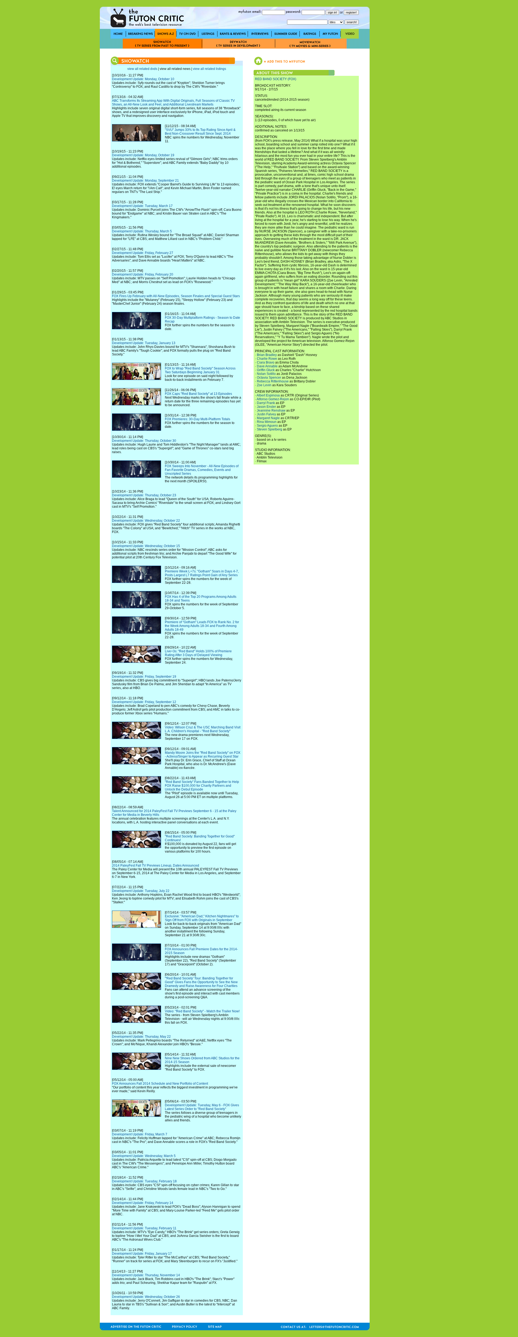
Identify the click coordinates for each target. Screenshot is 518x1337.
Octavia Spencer (269, 377)
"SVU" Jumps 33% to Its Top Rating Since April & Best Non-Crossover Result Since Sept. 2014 (200, 131)
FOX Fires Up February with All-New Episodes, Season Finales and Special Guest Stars (176, 296)
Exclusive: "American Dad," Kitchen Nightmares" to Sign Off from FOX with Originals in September (202, 918)
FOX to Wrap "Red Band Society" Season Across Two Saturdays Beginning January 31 (200, 370)
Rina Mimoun (267, 422)
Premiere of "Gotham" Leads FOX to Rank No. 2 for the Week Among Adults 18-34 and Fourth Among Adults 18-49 (202, 626)
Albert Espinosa (268, 395)
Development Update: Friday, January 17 (142, 1253)
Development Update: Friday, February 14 (142, 1203)
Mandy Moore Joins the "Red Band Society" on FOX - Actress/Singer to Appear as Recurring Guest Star (202, 754)
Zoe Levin (264, 385)
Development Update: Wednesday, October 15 (146, 546)
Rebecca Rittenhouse (273, 381)
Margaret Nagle (268, 418)
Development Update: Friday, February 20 (142, 274)
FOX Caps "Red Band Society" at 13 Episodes (198, 394)
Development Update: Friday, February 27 (142, 253)
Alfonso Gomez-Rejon (273, 399)
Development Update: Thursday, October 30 (144, 441)
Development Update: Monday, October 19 (143, 155)
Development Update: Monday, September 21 (145, 180)
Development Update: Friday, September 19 (144, 676)
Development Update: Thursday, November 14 (146, 1275)
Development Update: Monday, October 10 (143, 79)
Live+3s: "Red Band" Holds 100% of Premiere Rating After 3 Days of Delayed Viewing (198, 653)
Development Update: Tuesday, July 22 (140, 891)
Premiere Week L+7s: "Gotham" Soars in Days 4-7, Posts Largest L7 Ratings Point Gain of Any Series (202, 573)
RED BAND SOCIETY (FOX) (275, 79)
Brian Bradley (267, 355)
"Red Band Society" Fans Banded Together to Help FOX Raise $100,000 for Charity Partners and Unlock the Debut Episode (202, 785)
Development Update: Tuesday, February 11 (144, 1228)
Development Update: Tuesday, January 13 (143, 343)
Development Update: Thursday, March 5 (142, 231)
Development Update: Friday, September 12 (144, 702)
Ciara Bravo (265, 362)
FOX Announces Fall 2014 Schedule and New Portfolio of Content (160, 1083)
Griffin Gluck (266, 370)
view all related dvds (142, 69)
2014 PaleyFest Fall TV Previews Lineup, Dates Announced (155, 865)
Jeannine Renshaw (271, 410)
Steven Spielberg (269, 429)
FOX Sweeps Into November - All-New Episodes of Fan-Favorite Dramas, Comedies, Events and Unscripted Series (201, 470)
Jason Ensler (266, 407)
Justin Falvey (266, 414)
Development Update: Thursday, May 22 (141, 1037)
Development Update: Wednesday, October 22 (146, 520)
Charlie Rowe (267, 359)
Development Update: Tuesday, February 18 (144, 1181)
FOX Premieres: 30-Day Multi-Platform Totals (197, 419)
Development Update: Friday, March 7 (139, 1134)
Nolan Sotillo (266, 374)
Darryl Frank (266, 403)
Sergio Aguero (267, 425)
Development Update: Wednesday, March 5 (144, 1156)
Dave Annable (267, 366)
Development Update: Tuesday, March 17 (142, 206)
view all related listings (209, 69)
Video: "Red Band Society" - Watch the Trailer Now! (202, 1011)
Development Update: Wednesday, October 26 (146, 1297)
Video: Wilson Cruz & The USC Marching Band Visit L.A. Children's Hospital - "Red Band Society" (202, 729)
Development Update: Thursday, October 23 (144, 495)
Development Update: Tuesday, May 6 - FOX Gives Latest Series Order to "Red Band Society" (202, 1107)
